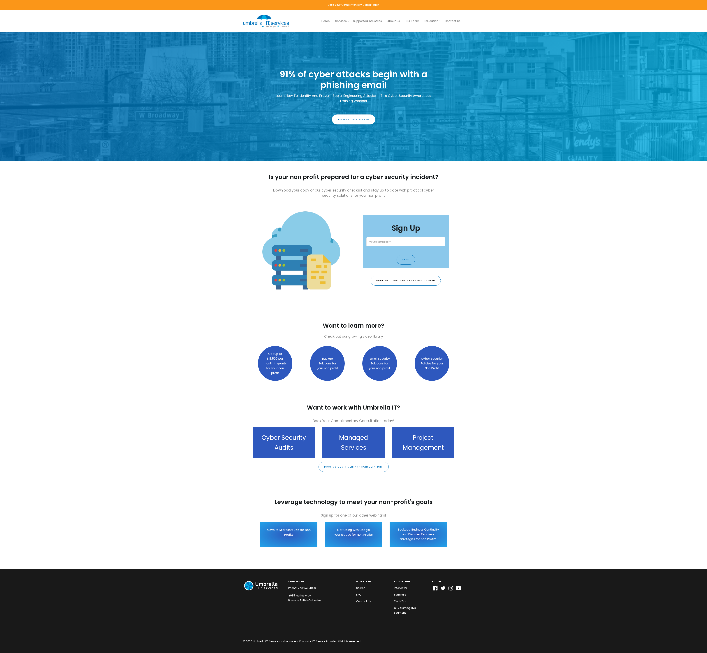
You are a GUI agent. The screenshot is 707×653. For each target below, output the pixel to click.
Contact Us (452, 21)
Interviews (400, 588)
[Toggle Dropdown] (348, 21)
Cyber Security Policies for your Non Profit (432, 363)
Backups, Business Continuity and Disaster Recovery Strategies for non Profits (418, 534)
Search (360, 588)
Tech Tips (400, 601)
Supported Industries (367, 21)
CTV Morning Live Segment (405, 610)
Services (341, 21)
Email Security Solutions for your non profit (379, 363)
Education (431, 21)
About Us (393, 21)
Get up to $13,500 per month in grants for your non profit (275, 363)
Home (325, 21)
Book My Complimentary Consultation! (405, 280)
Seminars (400, 594)
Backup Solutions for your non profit (327, 363)
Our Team (412, 21)
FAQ (358, 594)
